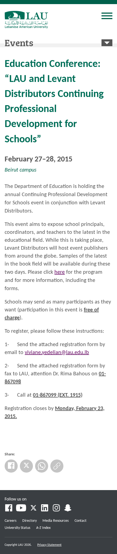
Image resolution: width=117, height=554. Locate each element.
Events (19, 42)
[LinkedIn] (45, 508)
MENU (106, 17)
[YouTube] (21, 508)
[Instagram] (56, 508)
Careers (10, 521)
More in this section (106, 42)
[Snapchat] (68, 508)
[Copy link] (56, 466)
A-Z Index (43, 528)
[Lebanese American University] (26, 20)
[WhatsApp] (41, 466)
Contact (81, 521)
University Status (17, 528)
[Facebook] (11, 466)
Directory (29, 521)
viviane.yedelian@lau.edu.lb (57, 352)
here (59, 272)
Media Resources (55, 521)
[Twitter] (26, 466)
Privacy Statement (49, 545)
